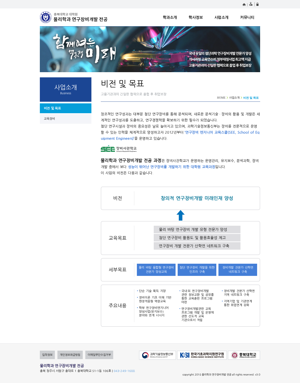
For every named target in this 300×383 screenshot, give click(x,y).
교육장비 (49, 118)
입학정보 (47, 354)
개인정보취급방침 (70, 354)
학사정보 (196, 17)
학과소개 (170, 17)
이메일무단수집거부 (99, 354)
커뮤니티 (247, 17)
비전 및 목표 (52, 108)
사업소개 (221, 17)
